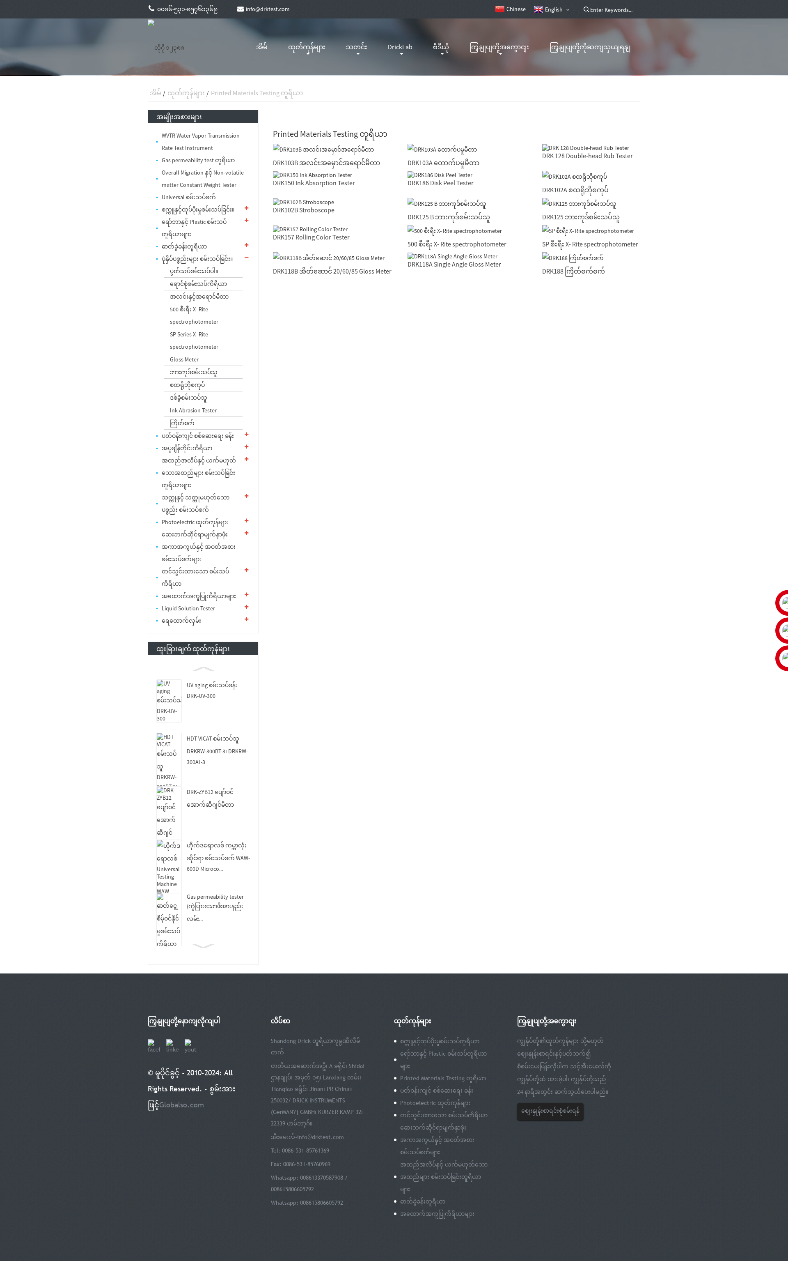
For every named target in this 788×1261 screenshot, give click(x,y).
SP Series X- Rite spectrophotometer (194, 340)
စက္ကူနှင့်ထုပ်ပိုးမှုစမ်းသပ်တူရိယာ (439, 1041)
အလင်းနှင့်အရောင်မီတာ (199, 296)
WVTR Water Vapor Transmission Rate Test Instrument (201, 142)
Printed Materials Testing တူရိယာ (257, 93)
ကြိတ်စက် (182, 423)
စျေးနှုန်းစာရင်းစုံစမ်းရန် (550, 1110)
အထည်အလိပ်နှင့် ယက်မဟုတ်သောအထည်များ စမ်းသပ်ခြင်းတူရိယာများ (199, 473)
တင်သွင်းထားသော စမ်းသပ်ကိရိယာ (195, 577)
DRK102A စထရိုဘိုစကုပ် (575, 190)
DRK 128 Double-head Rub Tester (587, 156)
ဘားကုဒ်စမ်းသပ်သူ (194, 372)
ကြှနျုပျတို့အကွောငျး (499, 47)
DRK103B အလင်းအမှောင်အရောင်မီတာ (326, 163)
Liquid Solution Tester (188, 608)
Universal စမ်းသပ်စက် (189, 197)
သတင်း (356, 47)
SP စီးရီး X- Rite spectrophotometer (590, 244)
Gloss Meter (184, 359)
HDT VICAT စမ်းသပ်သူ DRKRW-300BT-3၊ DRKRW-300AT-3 (217, 750)
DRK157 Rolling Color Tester (311, 237)
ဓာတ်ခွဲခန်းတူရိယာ (184, 246)
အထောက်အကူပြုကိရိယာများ (199, 596)
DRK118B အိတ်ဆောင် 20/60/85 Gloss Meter (332, 271)
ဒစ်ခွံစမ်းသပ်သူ (188, 397)
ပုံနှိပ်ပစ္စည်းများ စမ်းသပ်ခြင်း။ (197, 258)
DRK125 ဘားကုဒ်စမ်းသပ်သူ (581, 217)
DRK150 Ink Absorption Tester (314, 183)
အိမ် (262, 47)
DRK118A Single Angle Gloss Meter (454, 264)
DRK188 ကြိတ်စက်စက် (573, 271)
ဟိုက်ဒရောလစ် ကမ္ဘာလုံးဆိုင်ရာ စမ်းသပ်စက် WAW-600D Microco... (218, 857)
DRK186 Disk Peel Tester (441, 183)
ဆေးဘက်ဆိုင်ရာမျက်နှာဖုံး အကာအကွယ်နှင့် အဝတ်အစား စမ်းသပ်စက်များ (199, 547)
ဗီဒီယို (441, 47)
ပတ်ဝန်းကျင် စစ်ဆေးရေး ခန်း (198, 436)
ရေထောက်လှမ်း (181, 620)
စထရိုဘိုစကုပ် (187, 385)
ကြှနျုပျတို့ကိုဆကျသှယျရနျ (590, 47)
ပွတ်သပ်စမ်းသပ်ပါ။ (194, 271)
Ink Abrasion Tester (193, 410)
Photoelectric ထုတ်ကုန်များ (195, 522)
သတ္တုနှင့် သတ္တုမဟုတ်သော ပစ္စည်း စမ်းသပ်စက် (195, 503)
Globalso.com (181, 1104)
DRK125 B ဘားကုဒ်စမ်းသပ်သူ (449, 217)
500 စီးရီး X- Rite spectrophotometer (194, 315)
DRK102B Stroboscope (303, 210)
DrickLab (400, 47)
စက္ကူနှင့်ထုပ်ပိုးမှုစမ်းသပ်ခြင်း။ (198, 209)
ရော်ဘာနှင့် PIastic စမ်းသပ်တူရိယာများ (194, 228)
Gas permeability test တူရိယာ (198, 160)
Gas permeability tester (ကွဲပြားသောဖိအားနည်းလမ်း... (215, 908)
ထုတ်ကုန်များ (306, 47)
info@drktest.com (320, 1137)
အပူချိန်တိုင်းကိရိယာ (187, 448)
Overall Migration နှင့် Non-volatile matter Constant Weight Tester (203, 179)
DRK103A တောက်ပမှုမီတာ (443, 163)
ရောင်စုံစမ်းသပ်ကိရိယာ (198, 284)
